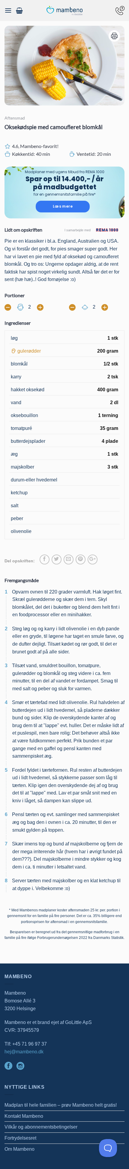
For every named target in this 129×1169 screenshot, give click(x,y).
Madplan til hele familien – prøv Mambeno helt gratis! (60, 1105)
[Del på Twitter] (57, 559)
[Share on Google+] (93, 559)
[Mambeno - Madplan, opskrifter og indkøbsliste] (64, 11)
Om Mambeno (19, 1149)
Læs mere (63, 206)
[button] (8, 10)
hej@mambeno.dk (24, 1051)
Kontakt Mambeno (23, 1116)
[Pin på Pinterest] (81, 559)
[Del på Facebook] (45, 559)
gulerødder (29, 351)
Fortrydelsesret (20, 1138)
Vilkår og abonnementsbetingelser (40, 1126)
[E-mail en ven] (69, 559)
